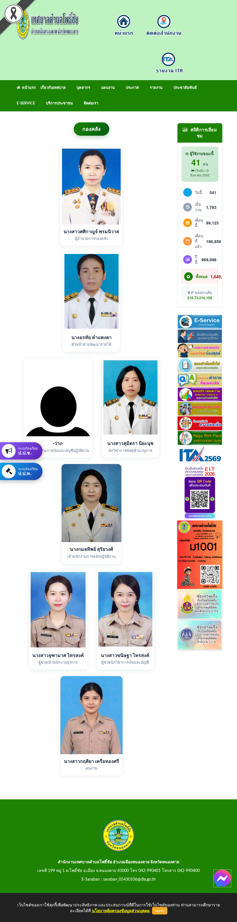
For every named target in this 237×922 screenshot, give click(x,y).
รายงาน (156, 88)
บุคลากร (83, 88)
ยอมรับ (159, 910)
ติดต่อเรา (91, 103)
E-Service (26, 103)
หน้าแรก (28, 88)
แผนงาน (108, 88)
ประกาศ (132, 88)
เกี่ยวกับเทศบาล (53, 88)
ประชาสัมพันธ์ (185, 88)
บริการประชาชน (59, 103)
